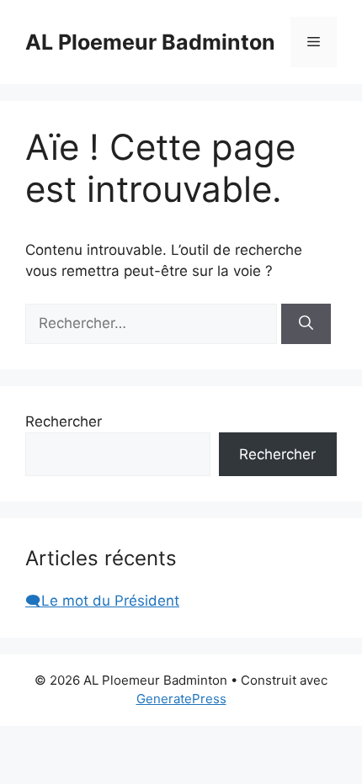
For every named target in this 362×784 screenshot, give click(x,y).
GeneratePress (181, 699)
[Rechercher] (306, 324)
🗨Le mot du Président (102, 600)
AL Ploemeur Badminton (150, 42)
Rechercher (63, 421)
